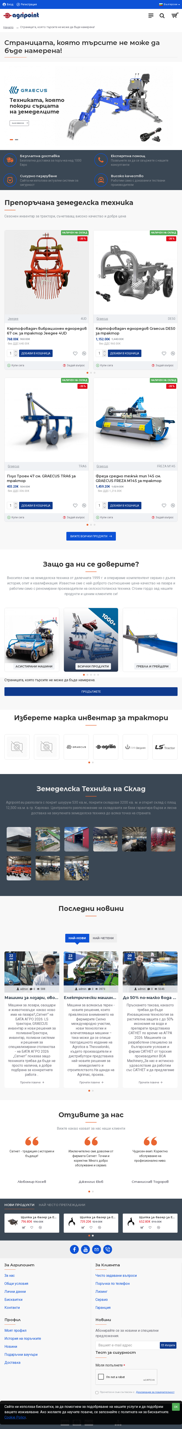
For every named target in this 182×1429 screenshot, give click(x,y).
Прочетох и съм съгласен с (137, 1392)
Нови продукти (19, 1205)
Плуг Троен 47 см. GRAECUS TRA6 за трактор (41, 478)
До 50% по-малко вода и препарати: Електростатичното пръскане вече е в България (150, 997)
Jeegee (13, 318)
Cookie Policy (15, 1417)
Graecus (102, 318)
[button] (87, 373)
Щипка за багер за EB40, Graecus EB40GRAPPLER (39, 1217)
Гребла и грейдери (152, 666)
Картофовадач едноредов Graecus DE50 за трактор (135, 330)
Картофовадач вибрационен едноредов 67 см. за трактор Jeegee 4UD (47, 330)
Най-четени (103, 938)
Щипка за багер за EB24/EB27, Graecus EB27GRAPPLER (98, 1217)
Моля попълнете (109, 1365)
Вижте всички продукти (88, 536)
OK (176, 1407)
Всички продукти (93, 666)
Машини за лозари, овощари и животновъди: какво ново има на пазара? (31, 997)
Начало (8, 27)
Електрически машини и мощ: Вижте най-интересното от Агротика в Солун (91, 997)
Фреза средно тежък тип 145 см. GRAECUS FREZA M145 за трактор (129, 478)
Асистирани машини (34, 666)
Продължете (91, 691)
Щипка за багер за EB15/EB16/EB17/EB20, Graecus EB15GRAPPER (157, 1217)
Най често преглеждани (62, 1205)
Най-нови (77, 938)
